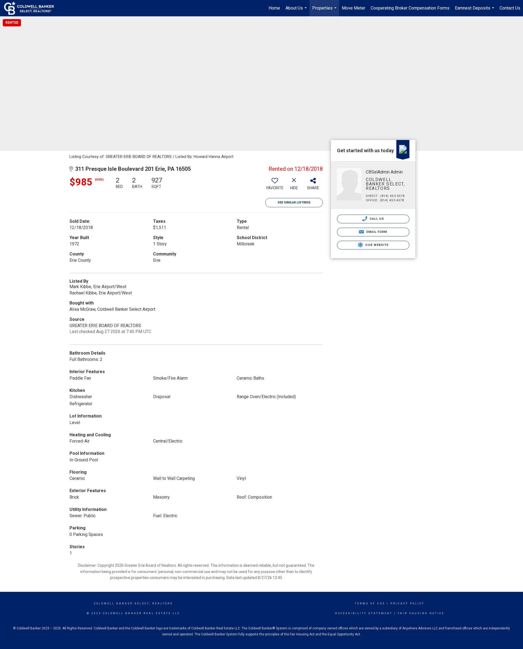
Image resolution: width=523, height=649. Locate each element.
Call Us (376, 219)
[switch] (274, 185)
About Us (296, 10)
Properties (325, 10)
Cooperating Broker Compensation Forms (410, 8)
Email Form (376, 232)
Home (274, 8)
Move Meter (353, 8)
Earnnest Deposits (475, 10)
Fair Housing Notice (421, 613)
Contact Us (510, 8)
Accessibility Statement (364, 613)
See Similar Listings (294, 202)
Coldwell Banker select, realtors (133, 603)
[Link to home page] (31, 8)
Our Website (376, 245)
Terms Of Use (370, 603)
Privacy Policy (407, 603)
